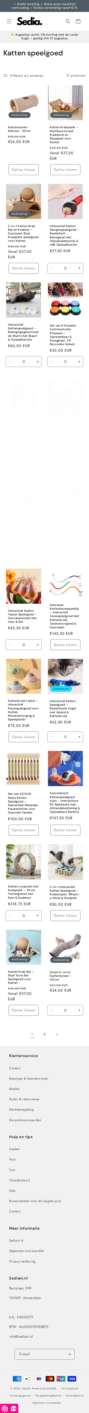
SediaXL (26, 1388)
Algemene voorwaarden (26, 1250)
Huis (12, 1159)
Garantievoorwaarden (25, 1120)
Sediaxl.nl (16, 1240)
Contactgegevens (20, 1395)
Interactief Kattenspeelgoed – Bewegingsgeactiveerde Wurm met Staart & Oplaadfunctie (23, 332)
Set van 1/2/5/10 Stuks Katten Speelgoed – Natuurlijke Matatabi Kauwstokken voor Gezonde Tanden (23, 803)
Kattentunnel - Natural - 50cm (19, 129)
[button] (9, 21)
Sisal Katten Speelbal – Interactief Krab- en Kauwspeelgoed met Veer (65, 531)
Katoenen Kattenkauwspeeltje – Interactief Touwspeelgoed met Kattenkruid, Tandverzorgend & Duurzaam (64, 616)
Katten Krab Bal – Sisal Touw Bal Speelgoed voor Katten (21, 977)
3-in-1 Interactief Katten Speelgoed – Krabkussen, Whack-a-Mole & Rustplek (65, 892)
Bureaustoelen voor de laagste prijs (35, 1201)
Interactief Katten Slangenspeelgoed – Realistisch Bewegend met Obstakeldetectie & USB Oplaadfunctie (64, 235)
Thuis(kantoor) (19, 1180)
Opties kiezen (23, 169)
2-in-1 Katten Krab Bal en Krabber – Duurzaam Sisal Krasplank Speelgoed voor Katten (23, 233)
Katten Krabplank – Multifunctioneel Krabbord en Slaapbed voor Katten (64, 134)
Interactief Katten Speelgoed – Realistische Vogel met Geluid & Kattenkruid (63, 708)
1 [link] (32, 1034)
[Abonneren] (69, 1354)
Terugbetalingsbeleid (48, 1395)
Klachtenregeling (21, 1109)
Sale (12, 1190)
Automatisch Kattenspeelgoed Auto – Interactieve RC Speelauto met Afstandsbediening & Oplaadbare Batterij (65, 802)
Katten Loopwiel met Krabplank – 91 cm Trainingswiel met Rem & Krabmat (23, 892)
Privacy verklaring (22, 1261)
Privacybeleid (70, 1388)
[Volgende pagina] (57, 1034)
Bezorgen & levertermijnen (28, 1078)
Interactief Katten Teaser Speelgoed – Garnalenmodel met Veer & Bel (22, 616)
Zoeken (14, 1149)
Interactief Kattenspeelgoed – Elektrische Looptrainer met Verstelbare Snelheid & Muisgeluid (23, 532)
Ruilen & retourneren (24, 1099)
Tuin (12, 1170)
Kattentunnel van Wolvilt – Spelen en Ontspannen (64, 426)
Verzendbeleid (74, 1395)
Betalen (14, 1088)
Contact (14, 1068)
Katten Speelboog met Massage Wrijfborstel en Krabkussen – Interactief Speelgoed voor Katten (21, 436)
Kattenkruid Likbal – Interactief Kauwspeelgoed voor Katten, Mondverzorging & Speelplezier (23, 710)
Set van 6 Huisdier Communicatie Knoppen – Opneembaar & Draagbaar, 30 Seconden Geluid (63, 335)
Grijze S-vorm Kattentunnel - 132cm (60, 975)
